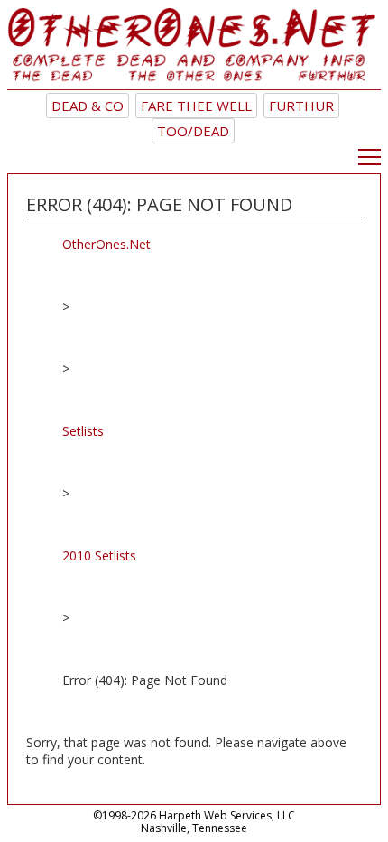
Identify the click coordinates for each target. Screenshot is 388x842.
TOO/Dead (193, 131)
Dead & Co (87, 106)
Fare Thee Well (196, 106)
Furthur (301, 106)
